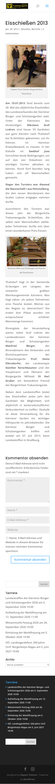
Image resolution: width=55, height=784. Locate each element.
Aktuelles (25, 29)
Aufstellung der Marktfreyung (24, 612)
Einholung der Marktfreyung (23, 632)
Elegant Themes (28, 774)
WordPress (29, 779)
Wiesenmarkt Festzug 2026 (22, 622)
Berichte (36, 29)
